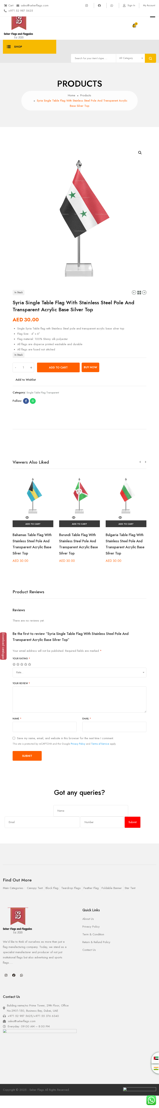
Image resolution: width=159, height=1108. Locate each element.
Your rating (21, 658)
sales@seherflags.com (34, 5)
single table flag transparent (43, 392)
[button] (142, 462)
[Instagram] (6, 975)
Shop (18, 47)
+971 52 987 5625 (20, 11)
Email (86, 718)
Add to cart (58, 367)
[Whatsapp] (21, 975)
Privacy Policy (78, 744)
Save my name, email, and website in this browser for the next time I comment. (65, 738)
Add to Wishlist (26, 380)
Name (17, 718)
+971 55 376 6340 (46, 1016)
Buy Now (90, 367)
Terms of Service (100, 744)
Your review (21, 683)
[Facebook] (14, 975)
